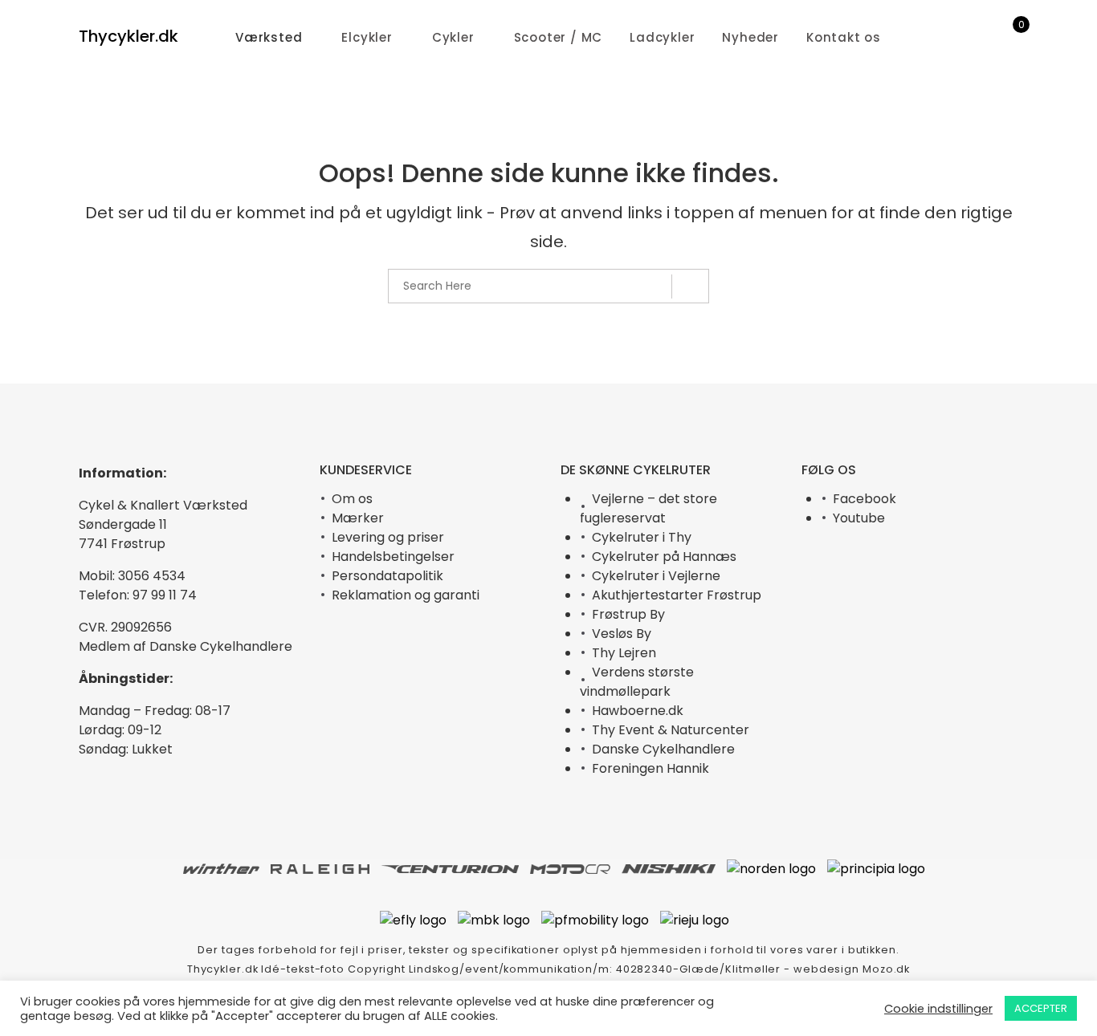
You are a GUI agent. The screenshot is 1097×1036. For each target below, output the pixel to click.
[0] (1010, 37)
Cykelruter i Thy (641, 537)
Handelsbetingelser (393, 556)
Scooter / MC (558, 37)
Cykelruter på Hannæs (664, 556)
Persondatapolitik (387, 576)
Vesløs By (621, 633)
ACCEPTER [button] (1040, 1008)
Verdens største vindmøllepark (637, 682)
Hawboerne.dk (637, 710)
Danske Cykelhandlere (663, 749)
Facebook (864, 499)
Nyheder (750, 37)
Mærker (358, 518)
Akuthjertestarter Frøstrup (676, 595)
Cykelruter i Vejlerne (656, 576)
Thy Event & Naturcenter (670, 730)
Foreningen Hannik (650, 768)
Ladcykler (662, 37)
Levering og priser (388, 537)
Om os (352, 499)
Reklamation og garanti (405, 595)
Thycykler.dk (128, 36)
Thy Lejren (624, 653)
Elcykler (366, 37)
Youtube (859, 518)
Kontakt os (843, 37)
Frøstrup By (628, 614)
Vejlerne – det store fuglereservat (648, 508)
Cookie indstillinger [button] (938, 1008)
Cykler (453, 37)
